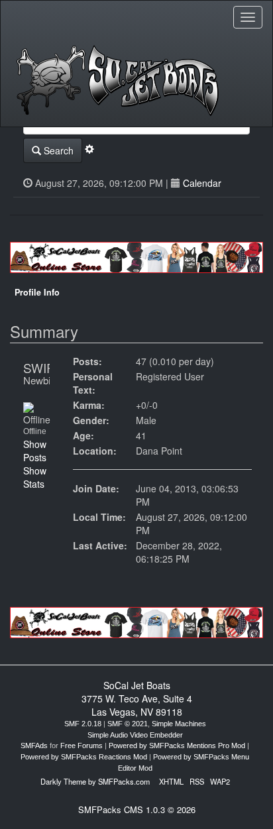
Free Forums (81, 745)
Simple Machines (179, 724)
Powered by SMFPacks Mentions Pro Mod (177, 745)
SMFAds (34, 745)
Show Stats (34, 477)
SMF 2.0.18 (82, 724)
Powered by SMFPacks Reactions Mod (84, 757)
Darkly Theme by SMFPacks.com (95, 781)
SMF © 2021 (127, 724)
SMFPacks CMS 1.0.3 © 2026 (136, 809)
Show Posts (34, 450)
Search (57, 150)
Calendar (202, 183)
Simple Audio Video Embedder (135, 735)
